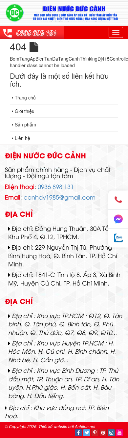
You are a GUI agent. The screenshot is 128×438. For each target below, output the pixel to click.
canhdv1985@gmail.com (60, 197)
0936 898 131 (36, 32)
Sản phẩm (25, 124)
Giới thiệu (24, 111)
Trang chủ (25, 97)
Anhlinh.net (85, 426)
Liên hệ (22, 138)
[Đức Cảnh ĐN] (64, 12)
